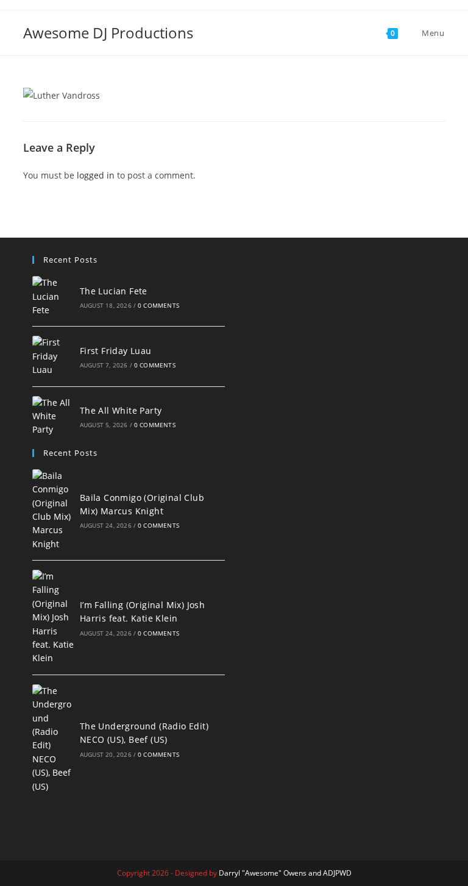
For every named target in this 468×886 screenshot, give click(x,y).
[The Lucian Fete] (53, 296)
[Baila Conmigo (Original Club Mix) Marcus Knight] (53, 510)
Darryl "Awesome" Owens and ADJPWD (285, 873)
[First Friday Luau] (53, 356)
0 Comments (158, 305)
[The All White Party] (53, 416)
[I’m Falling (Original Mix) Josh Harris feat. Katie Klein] (53, 617)
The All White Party (121, 410)
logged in (96, 175)
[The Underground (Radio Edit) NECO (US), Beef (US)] (53, 738)
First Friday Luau (116, 350)
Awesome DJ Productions (108, 33)
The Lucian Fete (113, 291)
